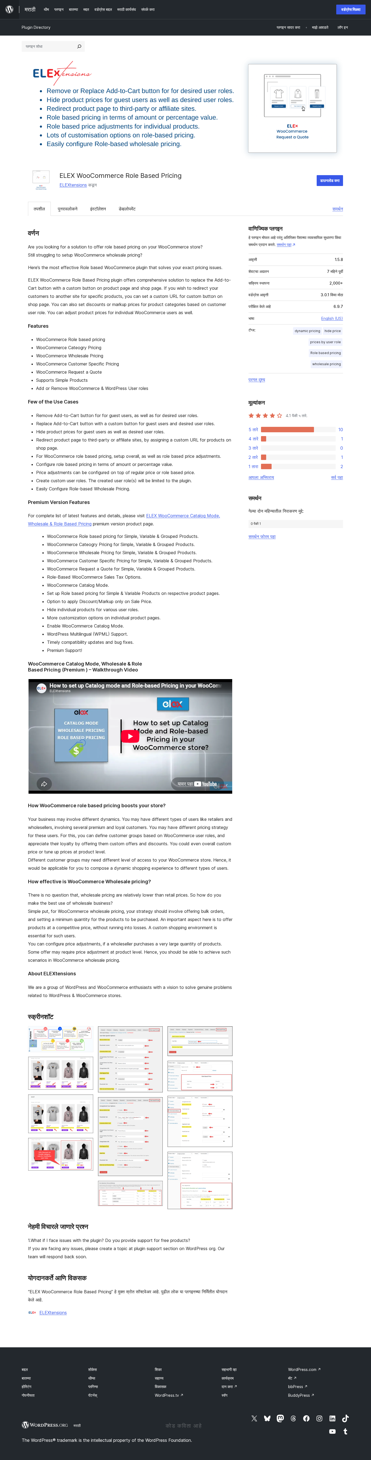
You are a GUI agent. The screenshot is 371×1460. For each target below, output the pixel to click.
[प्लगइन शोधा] (79, 46)
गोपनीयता (28, 1395)
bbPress (298, 1386)
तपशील (39, 209)
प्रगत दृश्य (257, 379)
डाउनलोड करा (329, 180)
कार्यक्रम (228, 1378)
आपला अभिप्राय (261, 477)
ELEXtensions (73, 185)
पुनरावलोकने (67, 209)
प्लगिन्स (93, 1386)
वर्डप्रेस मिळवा (350, 9)
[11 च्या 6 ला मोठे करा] (155, 1104)
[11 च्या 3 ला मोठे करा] (86, 1101)
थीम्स (91, 1378)
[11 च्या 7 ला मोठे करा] (155, 1188)
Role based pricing (325, 353)
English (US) (332, 318)
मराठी (77, 1425)
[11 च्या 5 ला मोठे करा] (155, 1033)
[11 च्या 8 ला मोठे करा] (225, 1033)
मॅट (292, 1378)
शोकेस (92, 1369)
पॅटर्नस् (92, 1395)
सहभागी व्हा (229, 1369)
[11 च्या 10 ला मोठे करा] (225, 1103)
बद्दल (25, 1369)
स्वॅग (224, 1395)
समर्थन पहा (284, 244)
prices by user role (325, 342)
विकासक (160, 1386)
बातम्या (26, 1378)
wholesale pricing (326, 364)
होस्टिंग (26, 1386)
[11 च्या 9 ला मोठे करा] (225, 1068)
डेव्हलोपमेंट (127, 209)
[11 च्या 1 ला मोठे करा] (86, 1033)
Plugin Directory (36, 27)
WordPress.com (304, 1369)
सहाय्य (159, 1378)
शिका (158, 1369)
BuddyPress (301, 1395)
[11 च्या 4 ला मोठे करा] (86, 1145)
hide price (333, 331)
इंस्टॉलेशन (98, 209)
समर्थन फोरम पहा (262, 536)
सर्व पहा (337, 477)
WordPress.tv (169, 1395)
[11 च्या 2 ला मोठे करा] (86, 1064)
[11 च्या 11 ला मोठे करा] (225, 1159)
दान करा (229, 1386)
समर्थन (337, 209)
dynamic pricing (307, 331)
